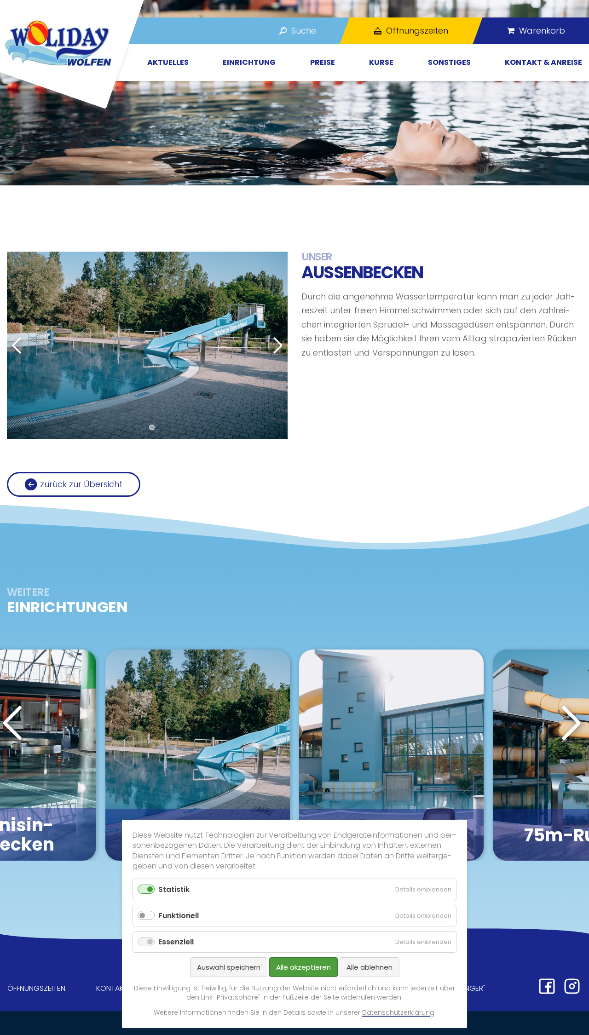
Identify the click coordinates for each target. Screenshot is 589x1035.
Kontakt (112, 988)
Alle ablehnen (369, 967)
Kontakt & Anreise (543, 62)
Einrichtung (249, 62)
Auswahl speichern (228, 967)
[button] (142, 427)
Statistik (174, 889)
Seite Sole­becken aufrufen (391, 755)
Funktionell (178, 915)
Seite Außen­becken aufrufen (197, 755)
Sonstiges (449, 62)
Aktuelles (168, 62)
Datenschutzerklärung (398, 1012)
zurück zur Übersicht (81, 484)
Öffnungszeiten (36, 988)
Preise (322, 62)
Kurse (381, 62)
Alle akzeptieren (303, 967)
